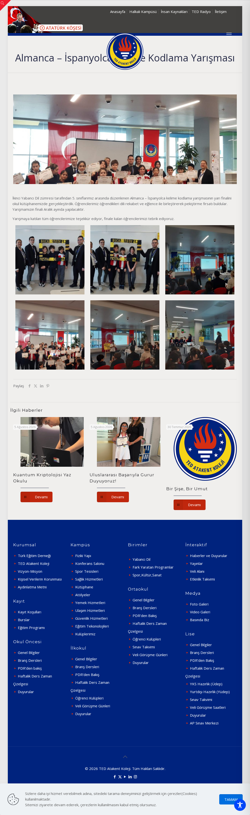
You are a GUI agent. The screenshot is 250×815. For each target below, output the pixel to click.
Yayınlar (196, 563)
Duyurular (26, 691)
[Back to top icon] (125, 757)
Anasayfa (117, 11)
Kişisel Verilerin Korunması (40, 579)
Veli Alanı (197, 571)
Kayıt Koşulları (29, 611)
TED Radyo (201, 11)
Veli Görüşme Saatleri (208, 707)
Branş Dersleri (30, 660)
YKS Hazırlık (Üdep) (206, 683)
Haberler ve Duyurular (208, 555)
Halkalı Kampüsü (143, 11)
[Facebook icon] (115, 776)
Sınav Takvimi (144, 646)
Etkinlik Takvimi (202, 579)
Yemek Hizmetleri (90, 602)
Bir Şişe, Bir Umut (187, 488)
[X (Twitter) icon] (120, 776)
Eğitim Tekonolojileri (92, 626)
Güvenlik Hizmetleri (91, 618)
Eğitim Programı (31, 627)
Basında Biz (199, 619)
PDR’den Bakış (87, 674)
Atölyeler (82, 594)
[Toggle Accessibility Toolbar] (240, 805)
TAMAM (231, 799)
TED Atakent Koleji (33, 563)
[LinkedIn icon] (130, 776)
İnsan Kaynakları (174, 11)
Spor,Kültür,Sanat (147, 574)
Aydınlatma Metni (32, 586)
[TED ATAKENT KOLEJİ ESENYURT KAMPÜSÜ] (125, 51)
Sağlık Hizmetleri (89, 579)
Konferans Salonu (89, 563)
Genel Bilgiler (29, 652)
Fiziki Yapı (83, 555)
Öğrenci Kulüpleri (89, 698)
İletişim (221, 11)
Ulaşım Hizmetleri (90, 610)
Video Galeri (200, 611)
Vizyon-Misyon (30, 571)
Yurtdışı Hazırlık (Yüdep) (210, 691)
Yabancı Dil (141, 559)
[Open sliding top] (5, 5)
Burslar (24, 619)
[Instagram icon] (135, 776)
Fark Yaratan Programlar (153, 567)
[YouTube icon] (125, 776)
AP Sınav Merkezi (204, 723)
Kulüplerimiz (85, 633)
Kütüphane (84, 586)
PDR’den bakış (30, 668)
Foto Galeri (199, 604)
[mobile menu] (229, 34)
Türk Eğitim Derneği (34, 555)
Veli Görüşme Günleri (92, 705)
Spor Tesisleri (86, 571)
